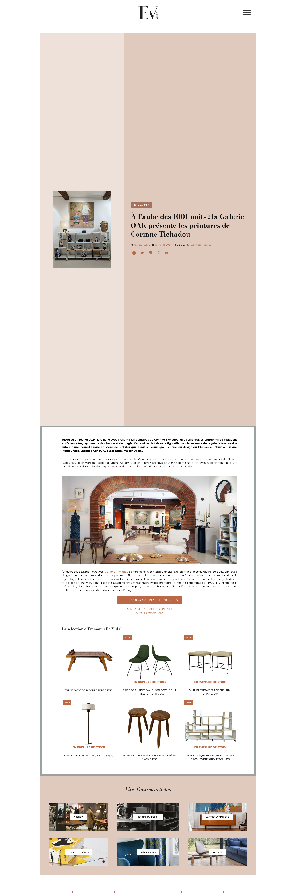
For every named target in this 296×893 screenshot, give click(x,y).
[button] (134, 253)
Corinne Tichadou (116, 571)
